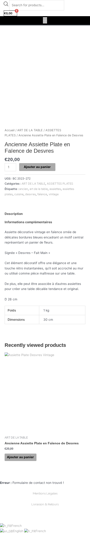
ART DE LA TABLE (30, 130)
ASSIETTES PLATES (60, 183)
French (16, 526)
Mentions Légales (45, 493)
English (18, 531)
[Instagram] (50, 475)
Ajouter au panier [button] (20, 457)
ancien (23, 189)
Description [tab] (14, 214)
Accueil (10, 130)
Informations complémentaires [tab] (28, 222)
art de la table (39, 189)
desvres (30, 194)
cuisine (19, 194)
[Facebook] (40, 475)
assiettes (55, 189)
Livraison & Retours (45, 504)
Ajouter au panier (37, 167)
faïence (42, 194)
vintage (54, 194)
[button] (45, 20)
